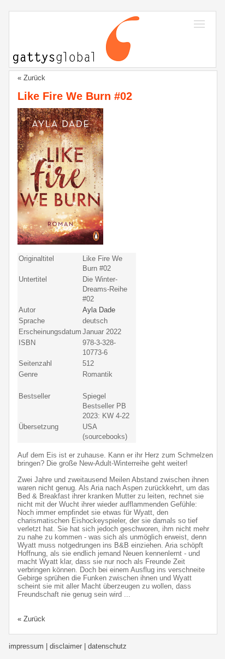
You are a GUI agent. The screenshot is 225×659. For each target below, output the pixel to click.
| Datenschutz (105, 646)
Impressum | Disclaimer (46, 646)
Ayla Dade (98, 310)
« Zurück (31, 78)
